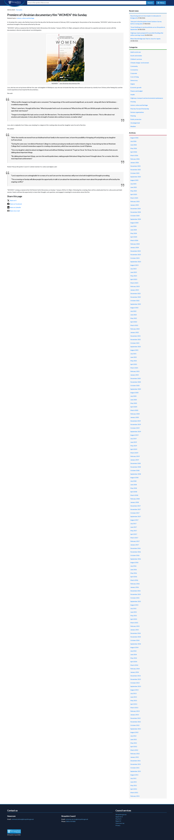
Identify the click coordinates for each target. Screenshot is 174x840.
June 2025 (133, 187)
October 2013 (134, 683)
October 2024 (134, 215)
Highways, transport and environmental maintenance (146, 98)
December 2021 (135, 336)
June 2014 (133, 654)
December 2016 (135, 548)
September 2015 (135, 601)
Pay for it (118, 819)
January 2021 (134, 375)
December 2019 (135, 421)
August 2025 (134, 180)
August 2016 (134, 562)
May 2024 (133, 233)
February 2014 (135, 668)
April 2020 (133, 407)
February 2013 (135, 711)
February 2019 (135, 456)
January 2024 (134, 247)
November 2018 (135, 467)
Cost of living (134, 77)
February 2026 (135, 159)
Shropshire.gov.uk (121, 814)
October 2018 (134, 470)
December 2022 (135, 293)
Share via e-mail (15, 211)
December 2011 (135, 760)
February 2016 (135, 584)
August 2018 (134, 477)
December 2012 (135, 718)
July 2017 (133, 523)
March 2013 (134, 707)
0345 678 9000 (70, 821)
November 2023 (135, 254)
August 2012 (134, 732)
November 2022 (135, 297)
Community (134, 66)
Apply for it (119, 816)
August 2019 (134, 435)
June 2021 (133, 357)
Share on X (13, 200)
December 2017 (135, 506)
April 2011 (133, 789)
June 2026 (133, 145)
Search (150, 3)
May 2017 (133, 530)
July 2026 (133, 141)
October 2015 (134, 598)
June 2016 (133, 569)
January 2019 (134, 460)
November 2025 (135, 169)
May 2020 (133, 403)
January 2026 (134, 162)
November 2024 (135, 212)
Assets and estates (136, 55)
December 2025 (135, 166)
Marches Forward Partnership (139, 109)
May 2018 (133, 488)
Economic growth (135, 87)
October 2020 (134, 385)
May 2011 (133, 785)
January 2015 (134, 630)
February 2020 (135, 414)
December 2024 (135, 208)
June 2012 (133, 739)
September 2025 (135, 177)
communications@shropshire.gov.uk (22, 819)
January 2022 (134, 332)
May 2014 (133, 658)
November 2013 (135, 679)
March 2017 (134, 538)
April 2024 (133, 237)
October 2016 (134, 555)
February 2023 (135, 286)
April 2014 (133, 661)
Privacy (118, 825)
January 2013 (134, 714)
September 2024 (135, 219)
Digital (132, 84)
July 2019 (133, 438)
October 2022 (134, 300)
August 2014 (134, 647)
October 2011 (134, 768)
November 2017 (135, 509)
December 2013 (135, 676)
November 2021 (135, 339)
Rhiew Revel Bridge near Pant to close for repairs (145, 38)
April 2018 (133, 492)
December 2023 (135, 251)
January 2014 (134, 672)
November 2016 (135, 552)
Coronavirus (134, 70)
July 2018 (133, 481)
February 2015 (135, 626)
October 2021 (134, 343)
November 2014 (135, 637)
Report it (118, 821)
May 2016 (133, 573)
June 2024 (133, 230)
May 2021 (133, 361)
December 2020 (135, 378)
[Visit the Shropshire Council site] (14, 831)
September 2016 (135, 559)
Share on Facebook (16, 204)
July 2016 (133, 566)
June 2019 (133, 442)
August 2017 (134, 520)
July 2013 (133, 693)
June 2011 (133, 782)
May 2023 (133, 276)
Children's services (136, 59)
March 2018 (134, 495)
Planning (133, 116)
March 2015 (134, 622)
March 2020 (134, 410)
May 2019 (133, 445)
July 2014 (133, 651)
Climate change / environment (139, 63)
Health (132, 94)
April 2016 (133, 576)
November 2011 (135, 764)
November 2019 (135, 424)
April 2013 (133, 704)
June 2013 (133, 697)
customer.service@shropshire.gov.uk (76, 819)
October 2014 (134, 640)
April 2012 (133, 746)
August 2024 (134, 223)
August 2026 (134, 138)
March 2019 (134, 453)
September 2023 (135, 261)
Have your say (120, 823)
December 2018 (135, 463)
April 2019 (133, 449)
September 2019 (135, 431)
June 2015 (133, 612)
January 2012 (134, 757)
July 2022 (133, 311)
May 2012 (133, 743)
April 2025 (133, 194)
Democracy (134, 80)
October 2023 (134, 258)
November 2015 (135, 594)
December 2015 (135, 591)
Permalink (19, 10)
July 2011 (133, 778)
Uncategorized (135, 123)
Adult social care (135, 52)
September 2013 (135, 686)
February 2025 (135, 201)
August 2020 (134, 392)
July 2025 (133, 184)
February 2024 (135, 244)
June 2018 (133, 484)
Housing (133, 101)
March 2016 (134, 580)
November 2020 (135, 382)
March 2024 (134, 240)
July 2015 (133, 608)
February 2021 (135, 371)
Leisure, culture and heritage (25, 18)
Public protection (135, 119)
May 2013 (133, 700)
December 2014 (135, 633)
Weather (133, 126)
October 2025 (134, 173)
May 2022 (133, 318)
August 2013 (134, 690)
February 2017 (135, 541)
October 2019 (134, 428)
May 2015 (133, 615)
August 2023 (134, 265)
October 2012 (134, 725)
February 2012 (135, 753)
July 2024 (133, 226)
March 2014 (134, 665)
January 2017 (134, 545)
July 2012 (133, 736)
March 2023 (134, 283)
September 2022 (135, 304)
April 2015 (133, 619)
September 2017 (135, 516)
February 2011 (135, 796)
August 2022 (134, 307)
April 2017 (133, 534)
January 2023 (134, 290)
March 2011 (134, 792)
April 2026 (133, 152)
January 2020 (134, 417)
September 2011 (135, 771)
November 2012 (135, 722)
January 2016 (134, 587)
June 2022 (133, 315)
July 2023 (133, 269)
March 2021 (134, 368)
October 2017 (134, 513)
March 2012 (134, 750)
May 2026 (133, 148)
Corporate (133, 73)
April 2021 (133, 364)
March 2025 (134, 198)
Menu (162, 3)
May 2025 (133, 191)
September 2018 (135, 474)
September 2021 (135, 346)
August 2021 (134, 350)
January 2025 (134, 205)
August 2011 (134, 775)
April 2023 (133, 279)
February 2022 (135, 329)
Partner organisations (137, 112)
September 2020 (135, 389)
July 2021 (133, 353)
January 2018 (134, 502)
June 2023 (133, 272)
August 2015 (134, 605)
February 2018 (135, 499)
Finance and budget (136, 91)
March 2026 (134, 155)
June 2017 (133, 527)
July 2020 (133, 396)
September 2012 (135, 729)
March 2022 (134, 325)
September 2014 (135, 644)
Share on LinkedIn (15, 207)
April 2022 (133, 322)
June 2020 (133, 399)
